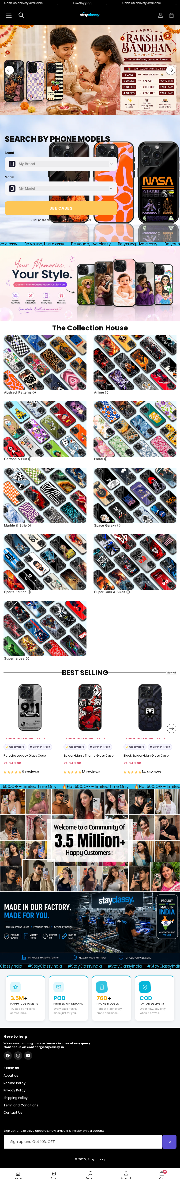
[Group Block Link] (45, 364)
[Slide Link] (90, 70)
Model (10, 177)
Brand (9, 153)
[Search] (21, 15)
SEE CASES (61, 208)
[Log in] (160, 15)
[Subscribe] (169, 1142)
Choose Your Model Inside (24, 738)
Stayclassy (96, 1159)
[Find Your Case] (9, 15)
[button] (171, 15)
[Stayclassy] (90, 15)
